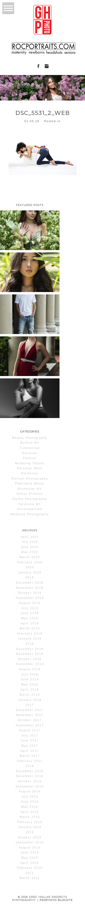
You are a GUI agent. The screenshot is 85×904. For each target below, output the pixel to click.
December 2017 (29, 710)
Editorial (29, 453)
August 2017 (30, 730)
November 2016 (29, 776)
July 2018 (29, 674)
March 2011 (30, 878)
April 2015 (30, 863)
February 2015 (29, 868)
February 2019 (29, 633)
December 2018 (29, 649)
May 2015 (29, 857)
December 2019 (29, 582)
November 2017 (29, 715)
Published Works (29, 483)
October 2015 (29, 837)
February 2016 (29, 822)
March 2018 (30, 694)
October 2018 (29, 659)
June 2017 (30, 740)
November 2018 (29, 654)
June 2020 (30, 547)
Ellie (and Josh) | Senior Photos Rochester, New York (29, 360)
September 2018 (30, 664)
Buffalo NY (29, 442)
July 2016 (29, 796)
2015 (30, 832)
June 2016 (30, 801)
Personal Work (29, 468)
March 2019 (30, 628)
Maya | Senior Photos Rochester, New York (29, 398)
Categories (29, 431)
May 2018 (29, 684)
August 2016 (30, 791)
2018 (30, 643)
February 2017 (29, 761)
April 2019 (30, 623)
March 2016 (30, 817)
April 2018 (30, 689)
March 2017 (30, 756)
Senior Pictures (29, 493)
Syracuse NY (30, 504)
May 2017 (29, 745)
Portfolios (29, 473)
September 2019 (30, 598)
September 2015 (30, 842)
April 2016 (30, 812)
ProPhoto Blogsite (56, 900)
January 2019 (30, 638)
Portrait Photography (30, 478)
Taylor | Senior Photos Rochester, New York (29, 230)
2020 (30, 567)
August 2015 (30, 847)
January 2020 (30, 572)
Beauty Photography (29, 437)
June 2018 (30, 679)
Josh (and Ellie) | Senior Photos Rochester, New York (29, 318)
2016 (30, 766)
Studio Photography (30, 499)
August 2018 (30, 669)
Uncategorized (29, 509)
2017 (30, 705)
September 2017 (30, 725)
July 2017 (29, 735)
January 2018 (30, 700)
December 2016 (29, 771)
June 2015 (30, 852)
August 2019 (30, 603)
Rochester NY (30, 488)
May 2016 (29, 806)
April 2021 (30, 537)
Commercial (30, 448)
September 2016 (30, 786)
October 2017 (29, 720)
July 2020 (29, 542)
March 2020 (30, 557)
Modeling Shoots (29, 463)
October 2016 (29, 781)
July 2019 (29, 608)
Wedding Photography (30, 514)
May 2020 (29, 552)
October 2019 (29, 592)
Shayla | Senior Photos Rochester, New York (29, 272)
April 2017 (30, 751)
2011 (30, 873)
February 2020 (29, 562)
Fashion (30, 458)
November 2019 (29, 588)
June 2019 (30, 613)
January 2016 (30, 827)
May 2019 (29, 618)
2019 (30, 577)
